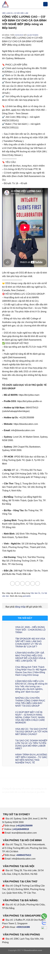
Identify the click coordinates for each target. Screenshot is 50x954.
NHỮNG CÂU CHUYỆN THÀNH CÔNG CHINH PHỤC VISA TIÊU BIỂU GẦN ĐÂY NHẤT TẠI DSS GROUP (30, 702)
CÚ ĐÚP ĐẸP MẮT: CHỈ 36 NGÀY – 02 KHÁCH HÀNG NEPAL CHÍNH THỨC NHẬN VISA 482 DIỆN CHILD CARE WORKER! (30, 717)
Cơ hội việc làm (21, 13)
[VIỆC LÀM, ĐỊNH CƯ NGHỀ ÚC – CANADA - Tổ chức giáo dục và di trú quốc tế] (8, 4)
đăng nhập (20, 607)
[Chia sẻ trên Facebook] (17, 583)
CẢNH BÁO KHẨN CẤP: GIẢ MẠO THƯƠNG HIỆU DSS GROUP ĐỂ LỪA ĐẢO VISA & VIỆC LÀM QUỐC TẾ (30, 657)
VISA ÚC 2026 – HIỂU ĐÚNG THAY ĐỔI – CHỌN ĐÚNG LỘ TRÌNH (30, 630)
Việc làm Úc (7, 13)
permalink (27, 596)
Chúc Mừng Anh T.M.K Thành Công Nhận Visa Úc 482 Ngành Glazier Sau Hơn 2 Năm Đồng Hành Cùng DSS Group (31, 671)
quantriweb (32, 35)
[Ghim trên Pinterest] (32, 583)
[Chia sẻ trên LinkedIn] (37, 583)
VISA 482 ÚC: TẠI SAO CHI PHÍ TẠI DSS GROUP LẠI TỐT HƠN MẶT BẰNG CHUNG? (31, 731)
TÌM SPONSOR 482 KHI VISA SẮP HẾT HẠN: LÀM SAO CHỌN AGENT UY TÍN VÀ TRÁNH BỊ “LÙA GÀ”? (30, 643)
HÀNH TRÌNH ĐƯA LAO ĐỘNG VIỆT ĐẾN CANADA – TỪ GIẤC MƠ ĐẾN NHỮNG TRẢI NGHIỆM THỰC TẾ (31, 758)
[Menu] (45, 4)
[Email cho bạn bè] (27, 583)
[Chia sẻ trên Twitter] (22, 583)
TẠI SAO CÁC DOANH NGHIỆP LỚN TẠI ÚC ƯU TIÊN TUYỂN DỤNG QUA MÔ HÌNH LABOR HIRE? (31, 744)
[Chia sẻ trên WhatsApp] (12, 583)
